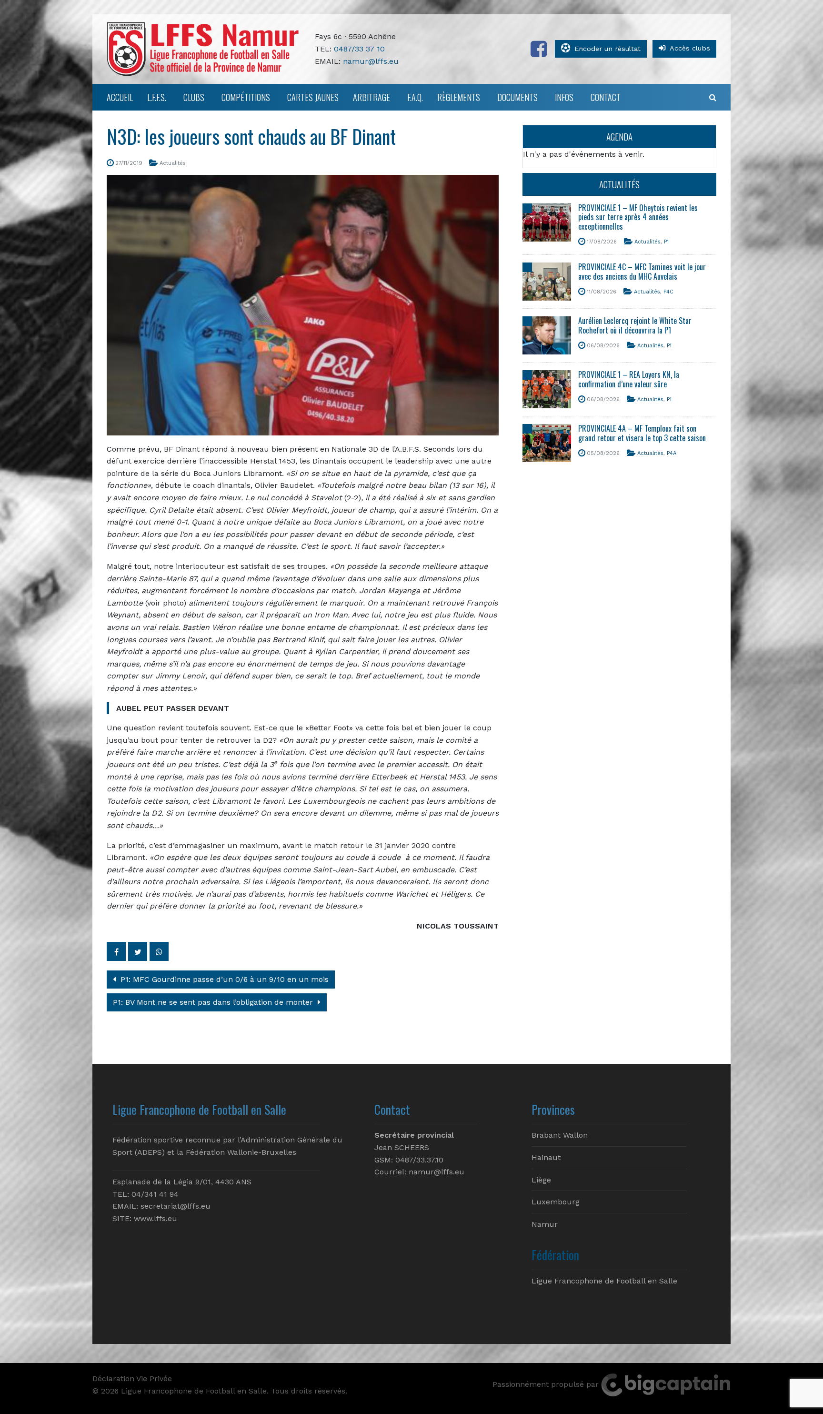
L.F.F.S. (156, 97)
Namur (545, 1224)
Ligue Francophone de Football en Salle (604, 1280)
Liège (541, 1179)
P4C (668, 292)
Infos (564, 97)
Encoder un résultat (607, 48)
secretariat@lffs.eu (176, 1206)
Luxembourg (556, 1201)
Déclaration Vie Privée (132, 1378)
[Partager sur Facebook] (116, 951)
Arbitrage (371, 97)
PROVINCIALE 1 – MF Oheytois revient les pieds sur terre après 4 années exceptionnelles (638, 217)
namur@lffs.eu (371, 61)
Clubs (193, 97)
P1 (666, 242)
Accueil (120, 97)
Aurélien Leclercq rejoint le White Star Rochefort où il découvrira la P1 (635, 325)
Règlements (458, 97)
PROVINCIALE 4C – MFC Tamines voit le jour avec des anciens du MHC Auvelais (642, 271)
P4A (671, 453)
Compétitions (245, 97)
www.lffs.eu (155, 1218)
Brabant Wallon (560, 1135)
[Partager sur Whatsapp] (159, 951)
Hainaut (546, 1157)
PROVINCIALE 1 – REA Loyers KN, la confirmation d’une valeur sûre (628, 379)
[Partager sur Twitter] (137, 951)
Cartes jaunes (313, 97)
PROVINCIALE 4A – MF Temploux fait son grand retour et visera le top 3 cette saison (642, 433)
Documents (517, 97)
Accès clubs (690, 48)
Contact (606, 97)
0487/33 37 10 (359, 48)
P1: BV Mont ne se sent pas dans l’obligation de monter (214, 1002)
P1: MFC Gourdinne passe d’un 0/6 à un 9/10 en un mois (223, 979)
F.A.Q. (415, 97)
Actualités (173, 163)
